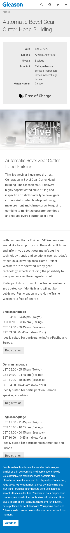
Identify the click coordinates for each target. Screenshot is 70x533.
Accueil (6, 11)
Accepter (10, 522)
